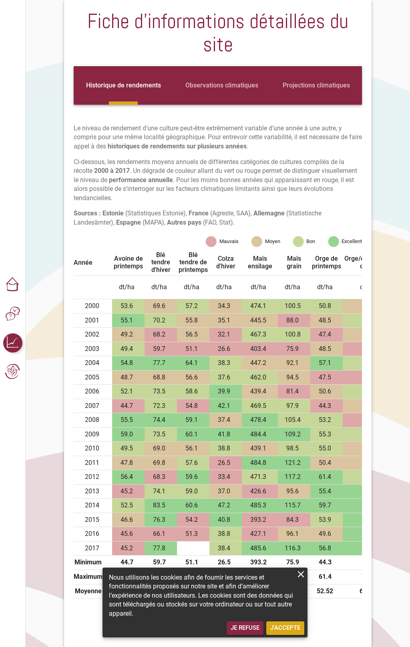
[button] (12, 285)
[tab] (123, 85)
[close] (301, 574)
